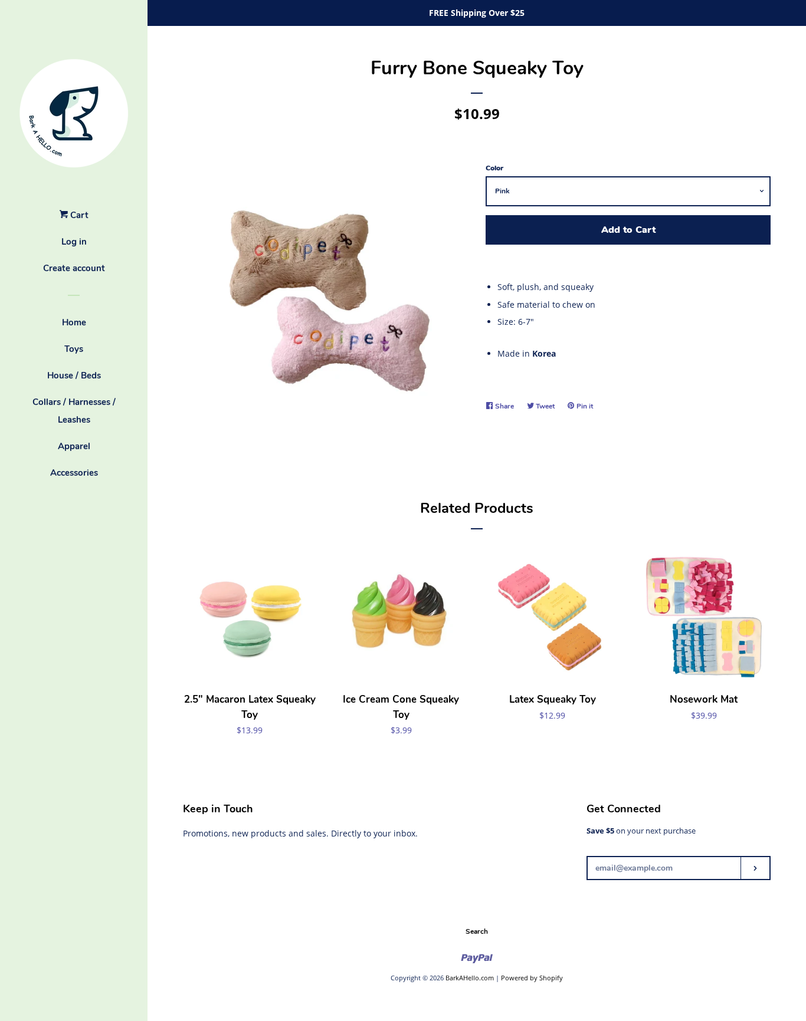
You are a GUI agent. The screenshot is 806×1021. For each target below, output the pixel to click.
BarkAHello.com (469, 977)
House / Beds (74, 375)
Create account (74, 268)
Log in (74, 242)
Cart (78, 215)
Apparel (74, 446)
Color (494, 168)
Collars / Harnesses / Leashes (74, 411)
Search (477, 931)
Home (74, 322)
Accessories (74, 473)
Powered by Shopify (532, 977)
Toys (73, 349)
